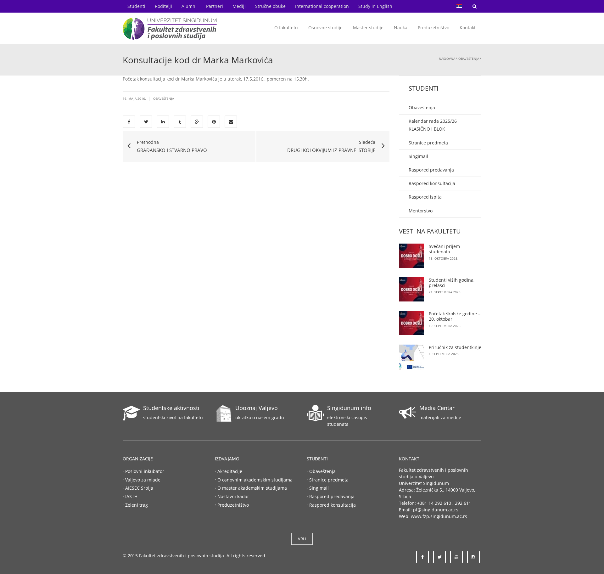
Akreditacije (229, 471)
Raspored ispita (425, 197)
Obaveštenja (468, 58)
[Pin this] (214, 121)
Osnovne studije (325, 28)
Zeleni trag (136, 505)
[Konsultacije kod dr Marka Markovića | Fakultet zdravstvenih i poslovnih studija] (170, 28)
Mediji (239, 6)
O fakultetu (286, 28)
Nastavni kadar (233, 496)
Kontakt (468, 28)
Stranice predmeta (428, 143)
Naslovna (447, 58)
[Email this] (231, 121)
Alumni (189, 6)
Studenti (136, 6)
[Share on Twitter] (146, 121)
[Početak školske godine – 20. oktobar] (411, 323)
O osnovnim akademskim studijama (255, 479)
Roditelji (163, 6)
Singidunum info (349, 408)
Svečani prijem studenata (444, 249)
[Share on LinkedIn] (163, 121)
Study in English (375, 6)
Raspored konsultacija (432, 183)
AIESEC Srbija (139, 488)
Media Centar (437, 408)
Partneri (214, 6)
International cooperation (322, 6)
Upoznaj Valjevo (256, 408)
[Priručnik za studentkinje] (411, 357)
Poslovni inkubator (144, 471)
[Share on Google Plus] (197, 121)
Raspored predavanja (431, 170)
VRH (302, 539)
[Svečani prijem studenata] (411, 256)
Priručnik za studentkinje (455, 347)
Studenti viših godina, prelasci (451, 283)
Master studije (368, 28)
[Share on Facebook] (129, 121)
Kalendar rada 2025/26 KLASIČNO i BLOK (433, 125)
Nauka (400, 28)
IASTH (131, 496)
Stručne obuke (270, 6)
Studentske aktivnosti (171, 408)
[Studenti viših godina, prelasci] (411, 289)
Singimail (418, 156)
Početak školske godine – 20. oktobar (454, 316)
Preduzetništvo (433, 28)
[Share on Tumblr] (180, 121)
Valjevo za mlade (142, 479)
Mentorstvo (421, 211)
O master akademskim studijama (252, 488)
